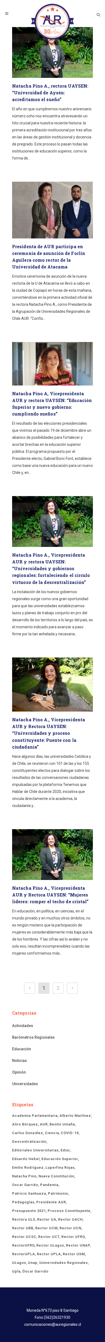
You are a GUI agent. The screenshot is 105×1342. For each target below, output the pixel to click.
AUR (44, 1124)
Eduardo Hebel (26, 1159)
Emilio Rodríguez (28, 1167)
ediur (65, 1150)
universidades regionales (63, 1263)
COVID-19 (70, 1133)
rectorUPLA (23, 1254)
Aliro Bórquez (25, 1124)
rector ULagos (50, 1245)
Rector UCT (49, 1237)
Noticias (19, 1060)
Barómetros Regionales (33, 1037)
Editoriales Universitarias (35, 1150)
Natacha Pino (24, 1176)
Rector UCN (70, 1228)
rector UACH (70, 1219)
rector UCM (46, 1228)
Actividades (22, 1026)
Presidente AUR (51, 1202)
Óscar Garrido (35, 1271)
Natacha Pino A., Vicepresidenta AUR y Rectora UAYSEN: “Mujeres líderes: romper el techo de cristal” (50, 894)
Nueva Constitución (56, 1176)
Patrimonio (58, 1193)
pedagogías (23, 1202)
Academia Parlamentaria (35, 1116)
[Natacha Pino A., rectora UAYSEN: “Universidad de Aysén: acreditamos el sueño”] (52, 52)
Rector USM (74, 1254)
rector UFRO (73, 1237)
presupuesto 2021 (29, 1211)
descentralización (29, 1142)
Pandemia (49, 1185)
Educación (21, 1049)
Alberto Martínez (75, 1116)
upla (16, 1271)
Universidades (25, 1084)
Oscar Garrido (25, 1185)
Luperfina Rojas (60, 1167)
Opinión (19, 1072)
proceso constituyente (69, 1211)
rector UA (46, 1219)
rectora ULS (23, 1219)
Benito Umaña (62, 1124)
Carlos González (27, 1133)
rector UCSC (24, 1237)
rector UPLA (49, 1254)
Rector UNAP (78, 1245)
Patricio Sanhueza (29, 1193)
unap (32, 1263)
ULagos (19, 1263)
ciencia (52, 1133)
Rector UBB (22, 1228)
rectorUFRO (23, 1245)
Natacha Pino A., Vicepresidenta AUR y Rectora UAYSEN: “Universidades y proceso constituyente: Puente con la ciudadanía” (48, 733)
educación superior (59, 1159)
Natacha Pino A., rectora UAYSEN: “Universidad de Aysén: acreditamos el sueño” (50, 92)
